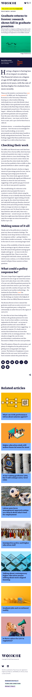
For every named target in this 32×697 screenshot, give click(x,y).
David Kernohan (6, 60)
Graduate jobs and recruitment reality (16, 609)
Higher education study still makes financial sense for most (16, 446)
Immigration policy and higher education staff (16, 543)
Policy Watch (5, 11)
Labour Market (20, 62)
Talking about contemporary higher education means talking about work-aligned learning (15, 576)
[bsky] (4, 666)
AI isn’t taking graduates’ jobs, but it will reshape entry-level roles (15, 477)
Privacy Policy (10, 686)
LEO (18, 65)
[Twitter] (25, 3)
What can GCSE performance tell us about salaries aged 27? (15, 415)
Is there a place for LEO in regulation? (13, 639)
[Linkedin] (7, 666)
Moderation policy (12, 680)
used (19, 292)
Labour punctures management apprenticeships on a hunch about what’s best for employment (16, 511)
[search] (28, 3)
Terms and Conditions (13, 683)
